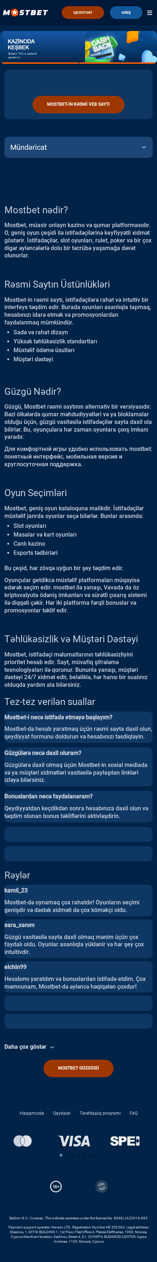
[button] (61, 1155)
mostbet (140, 448)
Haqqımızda (32, 1113)
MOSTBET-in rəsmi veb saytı (78, 104)
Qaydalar (62, 1113)
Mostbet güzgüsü (78, 1068)
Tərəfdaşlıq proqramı (100, 1113)
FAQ (134, 1113)
